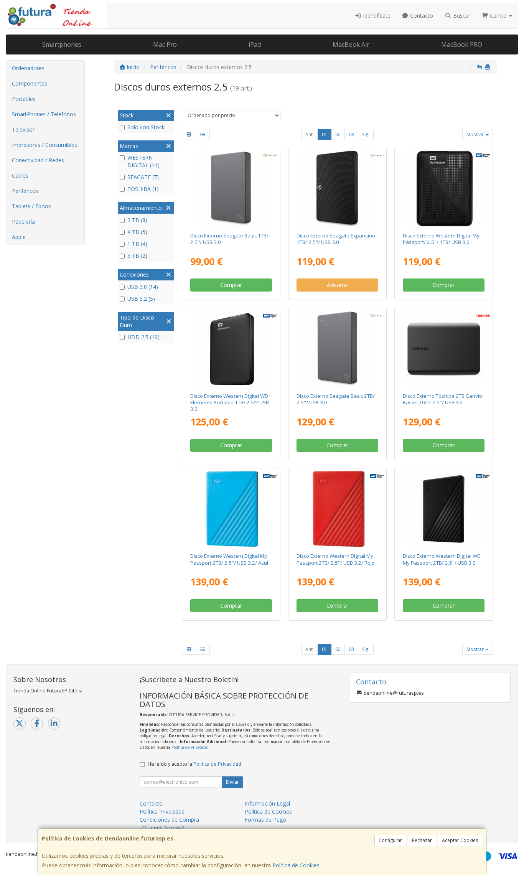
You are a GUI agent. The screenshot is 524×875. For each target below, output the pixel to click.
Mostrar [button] (475, 134)
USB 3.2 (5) (141, 298)
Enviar (232, 782)
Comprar (231, 284)
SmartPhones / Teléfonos (44, 114)
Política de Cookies (296, 865)
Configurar (390, 840)
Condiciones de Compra (169, 819)
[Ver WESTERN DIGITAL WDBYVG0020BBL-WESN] (231, 509)
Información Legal (267, 803)
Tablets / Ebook (31, 206)
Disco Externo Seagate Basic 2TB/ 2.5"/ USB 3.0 (336, 399)
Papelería (23, 221)
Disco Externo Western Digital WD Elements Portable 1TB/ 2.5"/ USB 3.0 (229, 402)
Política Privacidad (162, 811)
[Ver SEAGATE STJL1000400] (231, 188)
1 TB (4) (137, 243)
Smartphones (61, 44)
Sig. (365, 134)
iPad (255, 44)
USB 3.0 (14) (142, 286)
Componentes (29, 83)
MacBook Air (351, 44)
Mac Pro (165, 44)
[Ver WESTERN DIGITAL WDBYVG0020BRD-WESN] (337, 509)
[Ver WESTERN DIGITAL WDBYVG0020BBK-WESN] (444, 509)
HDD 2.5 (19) (143, 337)
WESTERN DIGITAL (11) (143, 161)
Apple (19, 237)
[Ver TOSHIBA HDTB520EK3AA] (444, 348)
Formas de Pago (265, 819)
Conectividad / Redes (38, 160)
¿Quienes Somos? (162, 827)
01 (324, 134)
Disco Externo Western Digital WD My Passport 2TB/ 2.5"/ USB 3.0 (442, 559)
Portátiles (24, 98)
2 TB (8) (137, 220)
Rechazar (422, 840)
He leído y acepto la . (195, 764)
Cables (20, 175)
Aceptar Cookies (460, 840)
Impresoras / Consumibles (44, 144)
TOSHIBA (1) (143, 189)
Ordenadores (28, 68)
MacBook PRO (461, 44)
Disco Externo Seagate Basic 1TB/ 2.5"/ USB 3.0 (229, 239)
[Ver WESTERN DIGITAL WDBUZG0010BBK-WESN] (231, 348)
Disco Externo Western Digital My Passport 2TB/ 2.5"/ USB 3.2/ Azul (229, 559)
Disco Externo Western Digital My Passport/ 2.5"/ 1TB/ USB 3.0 (441, 239)
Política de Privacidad (190, 747)
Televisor (23, 129)
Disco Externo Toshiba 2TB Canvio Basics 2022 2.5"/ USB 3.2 (442, 399)
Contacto (421, 15)
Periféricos (25, 190)
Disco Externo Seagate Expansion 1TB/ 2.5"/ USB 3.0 (336, 239)
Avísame (337, 284)
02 (338, 134)
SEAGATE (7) (143, 177)
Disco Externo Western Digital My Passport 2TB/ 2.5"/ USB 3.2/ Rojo (336, 559)
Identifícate (376, 15)
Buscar (460, 15)
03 (351, 134)
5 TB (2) (137, 255)
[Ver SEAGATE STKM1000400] (337, 188)
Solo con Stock (146, 127)
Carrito (498, 15)
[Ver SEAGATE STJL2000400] (337, 348)
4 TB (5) (137, 232)
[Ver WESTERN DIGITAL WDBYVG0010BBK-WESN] (444, 188)
